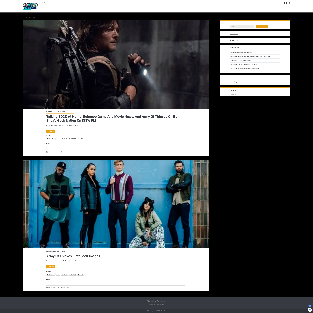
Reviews (92, 3)
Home (61, 3)
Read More (51, 131)
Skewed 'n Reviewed (156, 301)
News (86, 3)
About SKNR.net (69, 3)
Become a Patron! (234, 34)
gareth (63, 111)
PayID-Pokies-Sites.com (235, 40)
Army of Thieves (77, 152)
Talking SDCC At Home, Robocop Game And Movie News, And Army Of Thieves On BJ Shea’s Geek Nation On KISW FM (116, 64)
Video (98, 3)
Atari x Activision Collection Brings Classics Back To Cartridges (244, 68)
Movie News (52, 287)
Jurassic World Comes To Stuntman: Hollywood (241, 52)
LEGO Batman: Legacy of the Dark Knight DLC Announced (243, 64)
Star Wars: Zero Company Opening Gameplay (240, 60)
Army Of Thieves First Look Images (116, 204)
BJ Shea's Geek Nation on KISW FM (94, 152)
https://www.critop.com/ (156, 311)
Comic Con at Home (112, 152)
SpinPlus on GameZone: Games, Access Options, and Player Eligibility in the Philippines (250, 56)
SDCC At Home (138, 152)
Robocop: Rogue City (126, 152)
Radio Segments (53, 152)
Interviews (79, 3)
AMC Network (67, 152)
